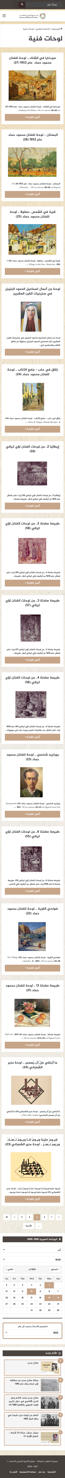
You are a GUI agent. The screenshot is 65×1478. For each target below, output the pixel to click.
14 (58, 1298)
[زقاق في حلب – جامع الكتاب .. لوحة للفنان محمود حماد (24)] (32, 397)
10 (7, 1217)
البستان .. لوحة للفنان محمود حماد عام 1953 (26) (32, 137)
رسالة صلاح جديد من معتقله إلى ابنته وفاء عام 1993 (24, 1382)
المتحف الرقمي (43, 29)
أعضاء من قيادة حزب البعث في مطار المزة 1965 (23, 1417)
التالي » (9, 1269)
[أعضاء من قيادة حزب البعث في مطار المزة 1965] (50, 1420)
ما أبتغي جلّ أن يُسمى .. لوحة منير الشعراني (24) (32, 1065)
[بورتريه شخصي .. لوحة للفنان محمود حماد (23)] (32, 782)
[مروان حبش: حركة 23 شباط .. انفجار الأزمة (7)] (50, 1437)
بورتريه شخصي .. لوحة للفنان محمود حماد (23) (32, 757)
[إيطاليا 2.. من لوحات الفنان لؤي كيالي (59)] (32, 474)
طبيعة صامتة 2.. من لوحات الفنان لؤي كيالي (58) (32, 526)
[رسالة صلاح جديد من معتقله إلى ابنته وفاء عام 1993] (50, 1385)
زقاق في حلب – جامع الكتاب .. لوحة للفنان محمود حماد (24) (32, 372)
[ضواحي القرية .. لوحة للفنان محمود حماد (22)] (32, 936)
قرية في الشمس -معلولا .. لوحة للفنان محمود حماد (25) (32, 214)
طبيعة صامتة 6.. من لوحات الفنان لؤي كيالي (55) (32, 834)
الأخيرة (29, 1226)
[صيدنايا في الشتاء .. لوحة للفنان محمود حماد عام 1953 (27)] (32, 85)
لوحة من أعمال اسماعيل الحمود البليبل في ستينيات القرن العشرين (32, 291)
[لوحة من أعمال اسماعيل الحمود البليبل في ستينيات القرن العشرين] (32, 316)
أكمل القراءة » (32, 117)
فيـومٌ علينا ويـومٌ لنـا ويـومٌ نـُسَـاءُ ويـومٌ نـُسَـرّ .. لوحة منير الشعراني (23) (32, 1142)
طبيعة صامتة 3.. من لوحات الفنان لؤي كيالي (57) (32, 603)
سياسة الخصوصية (27, 1472)
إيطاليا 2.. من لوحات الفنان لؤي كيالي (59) (32, 449)
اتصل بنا (13, 1472)
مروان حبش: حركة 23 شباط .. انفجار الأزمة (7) (23, 1434)
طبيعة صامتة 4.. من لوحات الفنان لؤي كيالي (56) (32, 680)
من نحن (41, 1472)
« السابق (55, 1269)
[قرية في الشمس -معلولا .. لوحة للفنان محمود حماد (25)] (32, 239)
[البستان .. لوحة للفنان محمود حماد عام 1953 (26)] (32, 162)
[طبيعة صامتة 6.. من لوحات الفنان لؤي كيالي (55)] (32, 859)
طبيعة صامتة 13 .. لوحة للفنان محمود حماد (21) (32, 988)
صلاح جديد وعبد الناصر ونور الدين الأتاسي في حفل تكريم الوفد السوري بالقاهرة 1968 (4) (23, 1401)
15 (49, 1298)
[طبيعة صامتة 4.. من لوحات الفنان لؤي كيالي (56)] (32, 705)
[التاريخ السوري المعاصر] (32, 16)
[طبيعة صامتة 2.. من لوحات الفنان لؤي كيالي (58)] (32, 551)
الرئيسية (56, 29)
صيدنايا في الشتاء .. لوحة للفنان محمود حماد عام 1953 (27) (32, 60)
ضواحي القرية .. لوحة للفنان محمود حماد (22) (32, 911)
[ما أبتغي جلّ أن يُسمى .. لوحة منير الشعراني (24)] (32, 1090)
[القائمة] (4, 17)
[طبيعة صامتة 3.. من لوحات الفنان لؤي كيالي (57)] (32, 628)
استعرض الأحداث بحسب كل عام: (33, 1326)
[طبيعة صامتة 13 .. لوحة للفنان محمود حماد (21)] (32, 1013)
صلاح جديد (32, 1363)
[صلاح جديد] (50, 1367)
